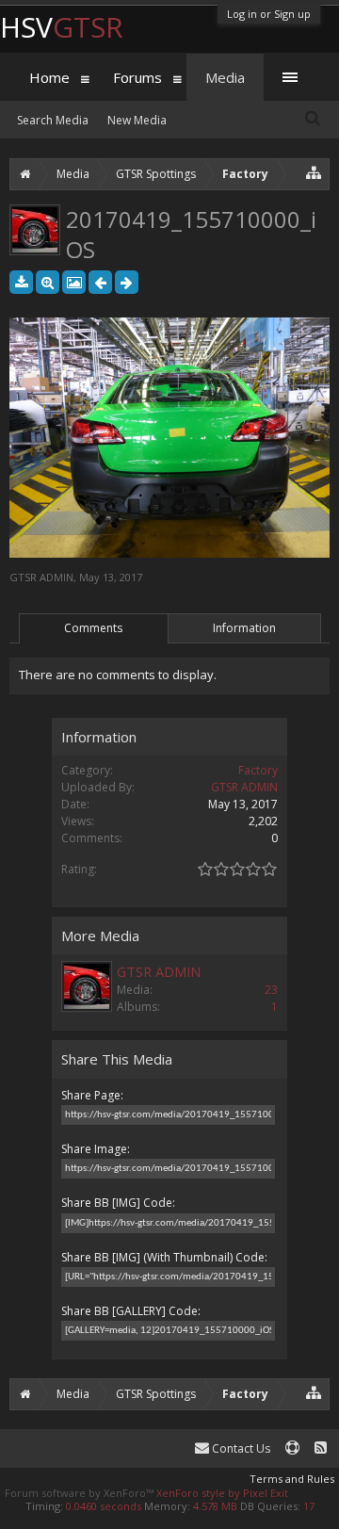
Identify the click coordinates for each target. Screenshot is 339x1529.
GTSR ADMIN (41, 577)
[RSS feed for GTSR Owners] (320, 1448)
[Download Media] (21, 282)
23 (271, 990)
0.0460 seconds (103, 1506)
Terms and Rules (292, 1479)
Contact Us (239, 1448)
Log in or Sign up (269, 14)
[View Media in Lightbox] (74, 282)
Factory (258, 770)
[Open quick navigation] (314, 172)
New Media (137, 120)
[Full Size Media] (47, 282)
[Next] (126, 282)
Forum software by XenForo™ (80, 1493)
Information (244, 628)
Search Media (53, 120)
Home (49, 77)
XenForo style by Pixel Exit (222, 1493)
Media (225, 77)
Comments (93, 628)
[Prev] (100, 282)
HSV (61, 27)
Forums (137, 77)
